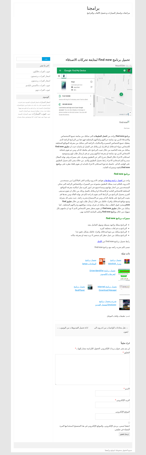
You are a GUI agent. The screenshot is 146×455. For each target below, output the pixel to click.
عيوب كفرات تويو (43, 90)
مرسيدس (28, 117)
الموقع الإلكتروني (122, 412)
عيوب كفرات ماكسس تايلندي (38, 85)
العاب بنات (38, 105)
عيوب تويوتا (47, 117)
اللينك (99, 241)
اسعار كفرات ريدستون (40, 81)
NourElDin (120, 65)
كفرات (35, 117)
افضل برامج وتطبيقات (113, 180)
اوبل (37, 108)
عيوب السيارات (39, 113)
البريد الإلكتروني (122, 400)
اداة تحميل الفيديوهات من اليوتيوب (72, 327)
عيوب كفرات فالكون (41, 71)
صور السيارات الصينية (24, 111)
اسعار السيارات (44, 102)
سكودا (48, 111)
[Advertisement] (73, 36)
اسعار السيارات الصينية (32, 102)
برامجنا (93, 8)
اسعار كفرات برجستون (40, 76)
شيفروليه (33, 111)
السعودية (44, 105)
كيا (32, 117)
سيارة (37, 111)
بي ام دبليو (27, 108)
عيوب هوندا (41, 117)
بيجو (23, 108)
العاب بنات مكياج (32, 105)
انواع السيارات (20, 105)
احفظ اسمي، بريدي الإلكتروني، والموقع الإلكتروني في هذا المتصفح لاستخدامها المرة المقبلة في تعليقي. (95, 428)
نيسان (23, 117)
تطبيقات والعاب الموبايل (116, 316)
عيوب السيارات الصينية (24, 114)
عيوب (48, 114)
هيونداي (19, 117)
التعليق (126, 352)
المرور (26, 105)
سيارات (41, 111)
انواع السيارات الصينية (44, 108)
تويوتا (19, 108)
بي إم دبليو (33, 108)
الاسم (127, 388)
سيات (45, 111)
